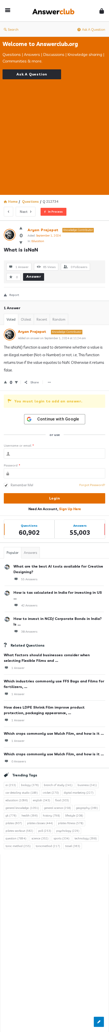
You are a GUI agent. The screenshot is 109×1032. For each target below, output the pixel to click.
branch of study (58, 785)
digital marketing (79, 792)
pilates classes (40, 823)
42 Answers (29, 605)
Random (58, 319)
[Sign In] (101, 11)
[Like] (21, 228)
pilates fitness (70, 823)
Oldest (26, 319)
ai (11, 785)
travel (72, 846)
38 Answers (29, 631)
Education (37, 241)
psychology (67, 831)
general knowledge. (22, 808)
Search (13, 29)
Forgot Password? (92, 485)
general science (57, 808)
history (51, 815)
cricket (51, 792)
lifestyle (74, 815)
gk (11, 815)
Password (12, 465)
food (62, 800)
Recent (42, 319)
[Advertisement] (54, 134)
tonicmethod (48, 846)
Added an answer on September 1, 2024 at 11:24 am (52, 338)
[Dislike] (21, 242)
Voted (11, 319)
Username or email (19, 445)
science (39, 838)
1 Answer (18, 668)
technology (86, 838)
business (87, 785)
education (17, 800)
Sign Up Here (70, 509)
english (41, 800)
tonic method (18, 846)
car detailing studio (22, 792)
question (16, 838)
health (30, 815)
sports (61, 838)
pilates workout (19, 831)
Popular (13, 553)
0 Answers (18, 761)
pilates (14, 823)
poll (44, 831)
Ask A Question (93, 29)
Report (14, 295)
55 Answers (29, 579)
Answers (30, 553)
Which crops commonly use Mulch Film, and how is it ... (54, 733)
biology (30, 785)
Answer (33, 276)
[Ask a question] (99, 1022)
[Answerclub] (55, 11)
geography (87, 808)
